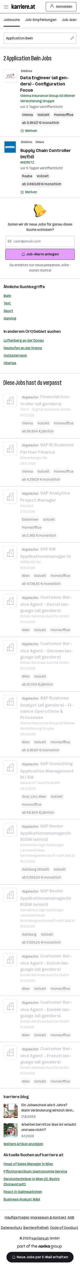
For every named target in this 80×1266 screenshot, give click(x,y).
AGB (71, 1217)
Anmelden (64, 6)
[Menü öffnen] (6, 7)
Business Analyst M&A (22, 1199)
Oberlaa (10, 363)
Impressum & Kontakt (48, 1217)
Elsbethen (30, 519)
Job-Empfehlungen (40, 20)
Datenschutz (11, 1228)
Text (7, 303)
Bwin (7, 296)
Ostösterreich (15, 355)
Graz (26, 796)
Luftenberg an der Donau (24, 340)
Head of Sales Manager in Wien (28, 1164)
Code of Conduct (64, 1228)
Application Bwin (24, 58)
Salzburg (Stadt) (35, 869)
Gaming (10, 318)
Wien (26, 576)
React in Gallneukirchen (23, 1192)
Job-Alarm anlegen (42, 254)
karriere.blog (16, 1096)
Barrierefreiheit (36, 1228)
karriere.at (53, 1154)
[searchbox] (40, 38)
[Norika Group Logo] (39, 1247)
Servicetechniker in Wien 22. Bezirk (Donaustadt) (32, 1181)
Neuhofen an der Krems (23, 348)
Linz (35, 796)
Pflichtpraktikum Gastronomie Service (35, 1171)
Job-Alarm (70, 20)
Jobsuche (12, 20)
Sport (8, 311)
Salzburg (29, 934)
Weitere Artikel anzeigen (23, 1144)
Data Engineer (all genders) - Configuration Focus (44, 84)
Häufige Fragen (17, 1217)
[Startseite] (24, 6)
